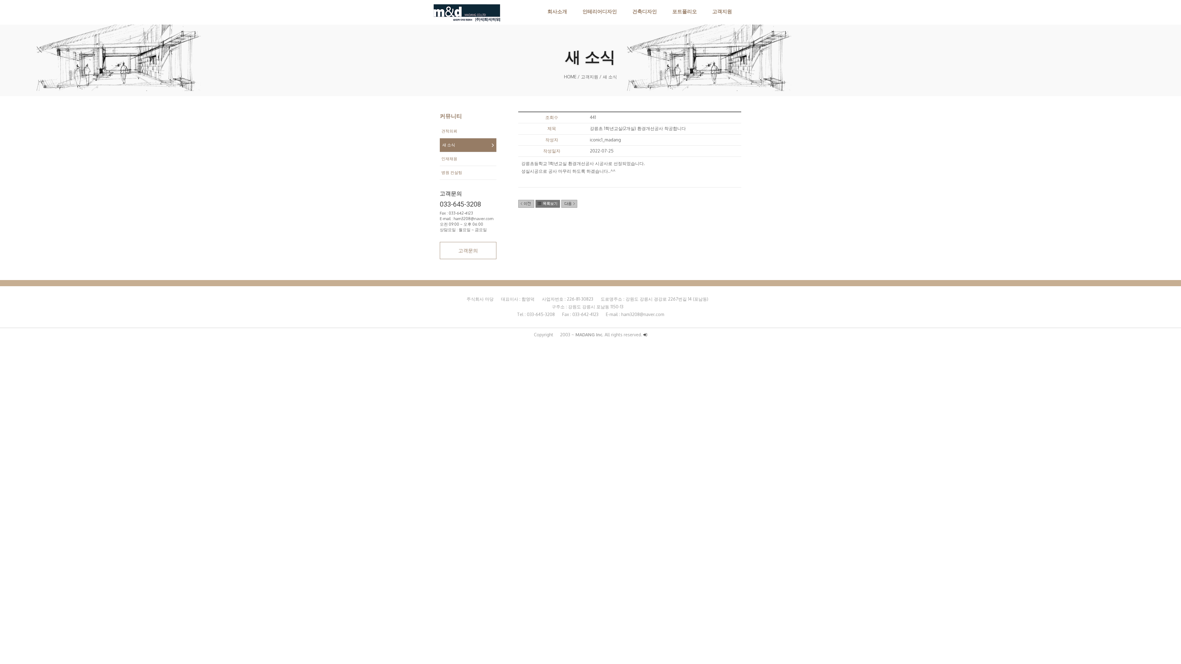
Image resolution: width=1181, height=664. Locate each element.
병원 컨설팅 (451, 173)
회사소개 (557, 11)
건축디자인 (644, 11)
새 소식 (448, 145)
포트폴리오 (684, 11)
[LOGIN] (645, 335)
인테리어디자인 (600, 11)
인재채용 (449, 159)
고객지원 (722, 11)
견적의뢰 (449, 131)
